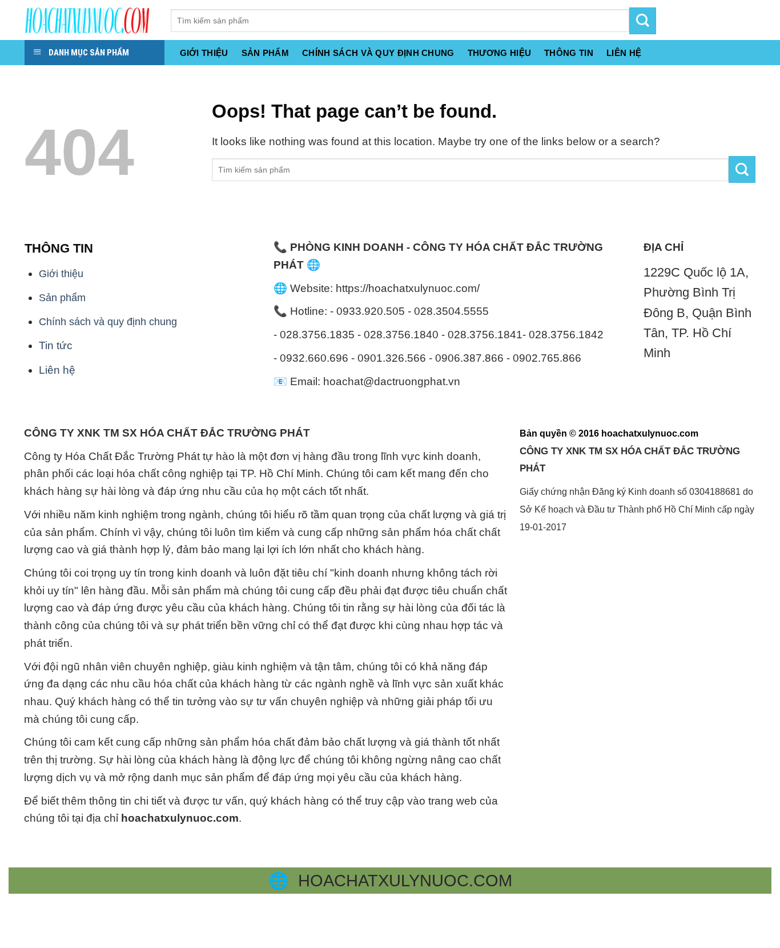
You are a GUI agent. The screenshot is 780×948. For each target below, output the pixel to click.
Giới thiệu (204, 53)
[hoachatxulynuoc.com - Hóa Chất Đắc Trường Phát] (89, 20)
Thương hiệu (499, 53)
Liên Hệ (623, 53)
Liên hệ (57, 370)
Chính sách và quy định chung (378, 53)
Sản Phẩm (265, 53)
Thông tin (568, 53)
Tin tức (56, 345)
